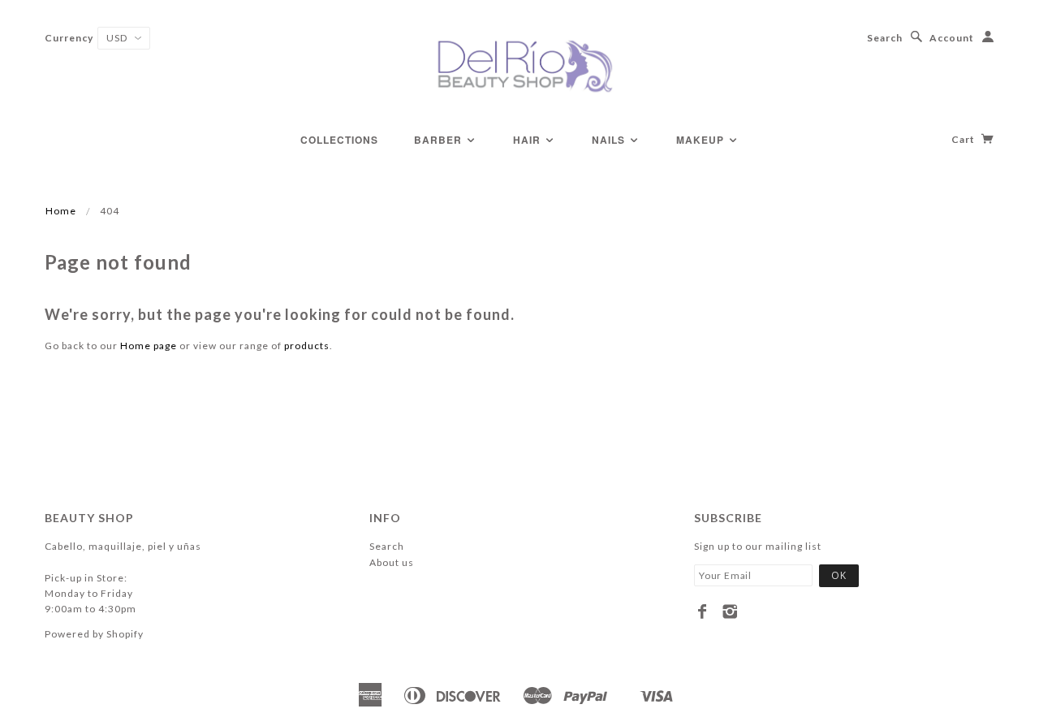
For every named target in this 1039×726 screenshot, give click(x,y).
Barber (439, 139)
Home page (148, 345)
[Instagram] (730, 611)
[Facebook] (702, 611)
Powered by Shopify (94, 634)
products (307, 345)
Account (951, 38)
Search (885, 38)
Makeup (701, 139)
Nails (610, 139)
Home (60, 211)
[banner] (519, 65)
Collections (339, 139)
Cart (964, 139)
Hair (528, 139)
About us (391, 562)
